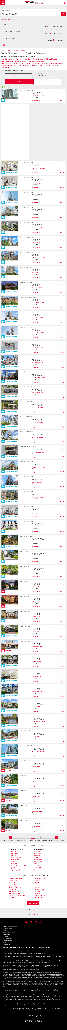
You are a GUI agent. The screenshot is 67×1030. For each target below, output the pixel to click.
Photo (19, 81)
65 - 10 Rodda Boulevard (38, 302)
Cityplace (12, 897)
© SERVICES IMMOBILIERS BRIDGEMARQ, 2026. (18, 948)
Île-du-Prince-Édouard (32, 953)
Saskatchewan (43, 952)
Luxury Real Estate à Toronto (48, 59)
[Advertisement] (15, 134)
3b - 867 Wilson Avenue (38, 452)
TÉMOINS (5, 943)
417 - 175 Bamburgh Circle (38, 228)
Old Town (37, 891)
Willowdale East (40, 879)
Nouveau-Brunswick (52, 952)
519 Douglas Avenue (37, 811)
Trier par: (39, 73)
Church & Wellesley (15, 887)
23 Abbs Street (35, 736)
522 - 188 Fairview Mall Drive (39, 437)
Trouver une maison (7, 952)
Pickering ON (14, 862)
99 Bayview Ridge (36, 542)
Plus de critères (6, 19)
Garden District (13, 883)
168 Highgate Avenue (37, 601)
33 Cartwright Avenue (37, 646)
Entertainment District (15, 879)
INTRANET (5, 937)
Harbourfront (13, 881)
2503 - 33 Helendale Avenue (39, 377)
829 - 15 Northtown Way (38, 362)
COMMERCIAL (6, 934)
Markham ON (14, 853)
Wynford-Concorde (40, 895)
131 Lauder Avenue (37, 781)
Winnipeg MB (38, 862)
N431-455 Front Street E (38, 407)
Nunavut (44, 953)
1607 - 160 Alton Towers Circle (39, 213)
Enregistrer (35, 100)
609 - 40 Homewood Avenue (39, 512)
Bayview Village (39, 889)
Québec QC (37, 864)
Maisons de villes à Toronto (9, 63)
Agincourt (38, 885)
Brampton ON (14, 859)
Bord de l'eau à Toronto (55, 63)
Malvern (37, 893)
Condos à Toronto (20, 61)
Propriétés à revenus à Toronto (47, 65)
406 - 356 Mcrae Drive (37, 347)
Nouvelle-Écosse (23, 953)
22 (51, 837)
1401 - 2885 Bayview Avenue (39, 183)
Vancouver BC (38, 853)
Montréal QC (37, 851)
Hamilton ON (37, 868)
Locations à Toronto (39, 63)
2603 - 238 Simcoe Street (38, 332)
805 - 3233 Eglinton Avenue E (39, 272)
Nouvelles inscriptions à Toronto (11, 59)
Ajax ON (12, 868)
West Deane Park (14, 893)
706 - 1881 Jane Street (37, 287)
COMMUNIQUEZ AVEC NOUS (10, 926)
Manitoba (37, 952)
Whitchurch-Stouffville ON (18, 866)
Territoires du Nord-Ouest (13, 953)
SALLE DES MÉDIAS (7, 928)
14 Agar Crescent (36, 706)
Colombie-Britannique (29, 952)
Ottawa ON (37, 857)
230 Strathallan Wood (37, 572)
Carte (48, 82)
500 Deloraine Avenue (37, 616)
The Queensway (14, 891)
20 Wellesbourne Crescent (38, 721)
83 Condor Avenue (36, 826)
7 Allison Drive (35, 796)
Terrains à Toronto (25, 63)
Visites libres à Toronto (30, 59)
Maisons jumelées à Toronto (36, 61)
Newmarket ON (15, 870)
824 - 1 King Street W (37, 198)
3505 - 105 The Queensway (38, 168)
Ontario (13, 952)
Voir (61, 100)
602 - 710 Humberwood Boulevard (40, 257)
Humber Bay (13, 885)
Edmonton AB (38, 859)
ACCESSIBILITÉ (6, 945)
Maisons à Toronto (7, 61)
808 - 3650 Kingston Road (38, 392)
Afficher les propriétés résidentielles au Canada (13, 969)
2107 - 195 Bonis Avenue (38, 243)
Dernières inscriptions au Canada (31, 969)
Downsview (12, 889)
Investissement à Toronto (9, 65)
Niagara (37, 881)
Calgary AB (37, 855)
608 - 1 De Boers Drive (37, 317)
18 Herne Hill (35, 557)
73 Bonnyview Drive (37, 676)
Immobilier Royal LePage (34, 3)
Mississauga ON (15, 857)
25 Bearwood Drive (36, 587)
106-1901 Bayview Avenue (38, 467)
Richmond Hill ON (15, 855)
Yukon (39, 953)
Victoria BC (37, 870)
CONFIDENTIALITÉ (7, 941)
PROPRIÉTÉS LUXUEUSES (9, 932)
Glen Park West (39, 897)
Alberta (22, 952)
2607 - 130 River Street (37, 482)
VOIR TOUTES (33, 903)
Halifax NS (37, 866)
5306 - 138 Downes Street (38, 751)
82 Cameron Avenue (37, 691)
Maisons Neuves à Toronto (27, 65)
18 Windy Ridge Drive (37, 661)
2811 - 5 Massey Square (38, 497)
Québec (18, 952)
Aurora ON (13, 864)
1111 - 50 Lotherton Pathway (39, 527)
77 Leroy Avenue (36, 766)
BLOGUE (5, 930)
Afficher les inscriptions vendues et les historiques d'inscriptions (19, 45)
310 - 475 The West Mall (38, 96)
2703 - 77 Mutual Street (37, 422)
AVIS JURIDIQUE (7, 939)
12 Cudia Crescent (36, 631)
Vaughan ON (14, 851)
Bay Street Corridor (40, 883)
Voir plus (4, 67)
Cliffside (37, 887)
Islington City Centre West (17, 895)
